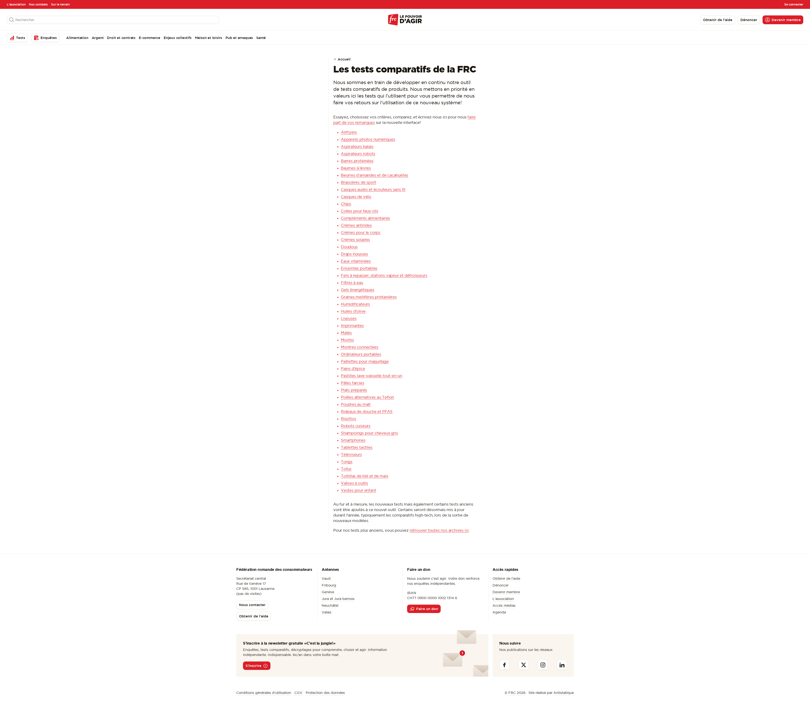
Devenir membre (506, 592)
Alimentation (77, 38)
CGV (298, 693)
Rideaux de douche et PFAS (367, 412)
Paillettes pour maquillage (365, 361)
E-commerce (149, 38)
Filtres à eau (352, 283)
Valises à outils (354, 483)
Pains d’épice (353, 369)
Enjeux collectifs (178, 38)
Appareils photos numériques (368, 139)
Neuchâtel (330, 605)
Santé (261, 38)
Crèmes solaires (355, 240)
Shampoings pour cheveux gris (369, 433)
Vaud (326, 578)
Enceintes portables (359, 268)
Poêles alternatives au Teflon (367, 397)
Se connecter (793, 4)
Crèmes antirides (356, 225)
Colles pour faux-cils (359, 211)
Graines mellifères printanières (369, 297)
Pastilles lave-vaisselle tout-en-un (371, 376)
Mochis (347, 340)
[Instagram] (543, 665)
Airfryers (349, 132)
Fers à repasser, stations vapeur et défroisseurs (384, 275)
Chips (346, 204)
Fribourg (329, 585)
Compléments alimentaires (365, 218)
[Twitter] (523, 665)
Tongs (346, 462)
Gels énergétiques (357, 290)
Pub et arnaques (239, 38)
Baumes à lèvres (356, 168)
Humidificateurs (355, 304)
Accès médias (504, 605)
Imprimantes (352, 326)
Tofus (346, 469)
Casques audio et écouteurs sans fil (373, 189)
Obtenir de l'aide (506, 578)
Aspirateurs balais (357, 147)
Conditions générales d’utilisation (263, 693)
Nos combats (38, 4)
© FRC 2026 (515, 693)
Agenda (499, 612)
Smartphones (353, 440)
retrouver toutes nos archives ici (439, 530)
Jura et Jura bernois (338, 599)
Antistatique (564, 693)
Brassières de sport (358, 182)
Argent (98, 38)
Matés (346, 333)
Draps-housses (354, 254)
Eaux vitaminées (356, 261)
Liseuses (348, 318)
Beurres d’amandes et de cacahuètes (374, 175)
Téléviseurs (351, 454)
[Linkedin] (562, 665)
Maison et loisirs (208, 38)
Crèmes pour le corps (360, 232)
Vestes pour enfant (358, 490)
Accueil (344, 59)
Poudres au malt (356, 404)
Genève (328, 592)
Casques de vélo (356, 197)
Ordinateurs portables (361, 354)
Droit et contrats (121, 38)
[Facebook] (504, 665)
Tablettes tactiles (356, 447)
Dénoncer (501, 585)
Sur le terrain (60, 4)
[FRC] (405, 19)
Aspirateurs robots (358, 154)
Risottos (348, 419)
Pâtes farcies (352, 383)
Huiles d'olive (353, 311)
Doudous (349, 247)
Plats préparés (354, 390)
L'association (16, 4)
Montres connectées (359, 347)
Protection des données (325, 693)
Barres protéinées (357, 161)
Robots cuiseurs (355, 426)
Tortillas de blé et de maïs (364, 476)
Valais (326, 612)
